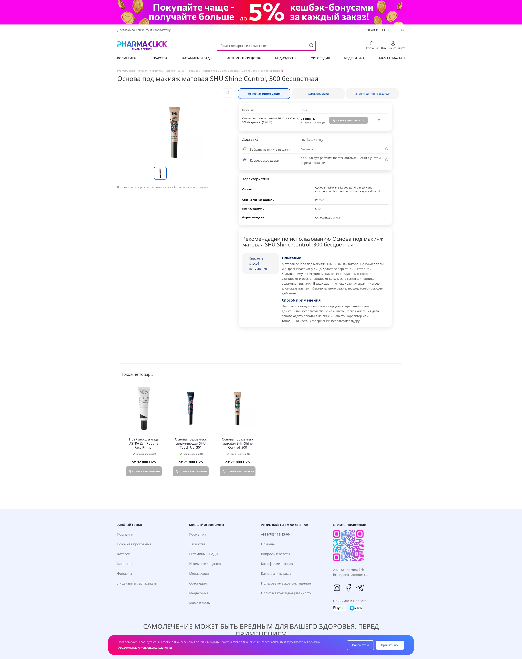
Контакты (124, 563)
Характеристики (318, 93)
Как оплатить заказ (276, 573)
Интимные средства (205, 563)
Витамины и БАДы (203, 554)
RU (397, 30)
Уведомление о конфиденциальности (145, 647)
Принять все (390, 645)
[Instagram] (337, 588)
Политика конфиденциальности (286, 593)
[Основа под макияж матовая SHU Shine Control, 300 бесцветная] (174, 132)
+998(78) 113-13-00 (376, 30)
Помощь (268, 544)
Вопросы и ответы (275, 554)
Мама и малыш (201, 603)
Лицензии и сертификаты (137, 583)
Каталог (123, 554)
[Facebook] (348, 588)
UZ (403, 30)
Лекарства (197, 544)
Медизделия (199, 573)
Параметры (360, 645)
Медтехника (198, 593)
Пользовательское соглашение (286, 583)
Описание (256, 258)
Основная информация (264, 93)
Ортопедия (198, 583)
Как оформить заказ (277, 563)
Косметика (197, 534)
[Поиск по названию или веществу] (311, 45)
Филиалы (124, 573)
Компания (125, 534)
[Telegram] (360, 588)
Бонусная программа (134, 544)
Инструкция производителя (372, 93)
